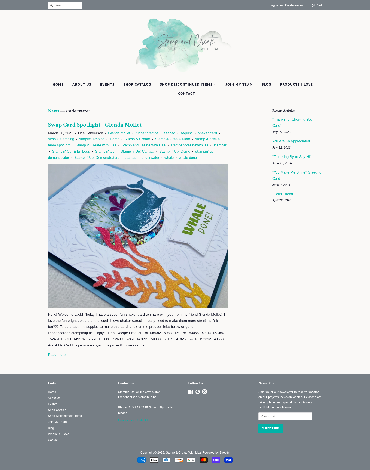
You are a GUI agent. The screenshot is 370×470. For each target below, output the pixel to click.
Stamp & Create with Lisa (96, 145)
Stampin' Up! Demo (174, 151)
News (53, 111)
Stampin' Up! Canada (137, 151)
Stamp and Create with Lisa (143, 145)
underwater (150, 158)
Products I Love (296, 84)
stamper (220, 145)
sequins (186, 133)
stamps (130, 158)
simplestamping (91, 139)
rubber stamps (146, 133)
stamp (114, 139)
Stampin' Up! (105, 151)
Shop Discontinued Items (187, 84)
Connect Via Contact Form (136, 420)
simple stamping (61, 139)
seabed (169, 133)
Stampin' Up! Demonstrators (96, 158)
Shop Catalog (137, 84)
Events (107, 84)
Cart (319, 5)
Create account (295, 5)
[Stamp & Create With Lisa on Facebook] (190, 392)
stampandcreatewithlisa (189, 145)
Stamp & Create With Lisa (183, 452)
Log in (274, 5)
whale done (188, 158)
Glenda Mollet (119, 133)
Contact (186, 93)
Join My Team (239, 84)
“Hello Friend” (283, 194)
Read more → (59, 355)
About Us (81, 84)
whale (169, 158)
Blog (266, 84)
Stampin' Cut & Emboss (71, 151)
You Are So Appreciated (291, 141)
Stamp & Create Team (172, 139)
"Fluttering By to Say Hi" (291, 157)
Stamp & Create (137, 139)
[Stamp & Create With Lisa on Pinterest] (197, 392)
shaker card (207, 133)
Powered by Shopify (216, 452)
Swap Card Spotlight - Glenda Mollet (95, 125)
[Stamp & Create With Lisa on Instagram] (204, 392)
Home (58, 84)
